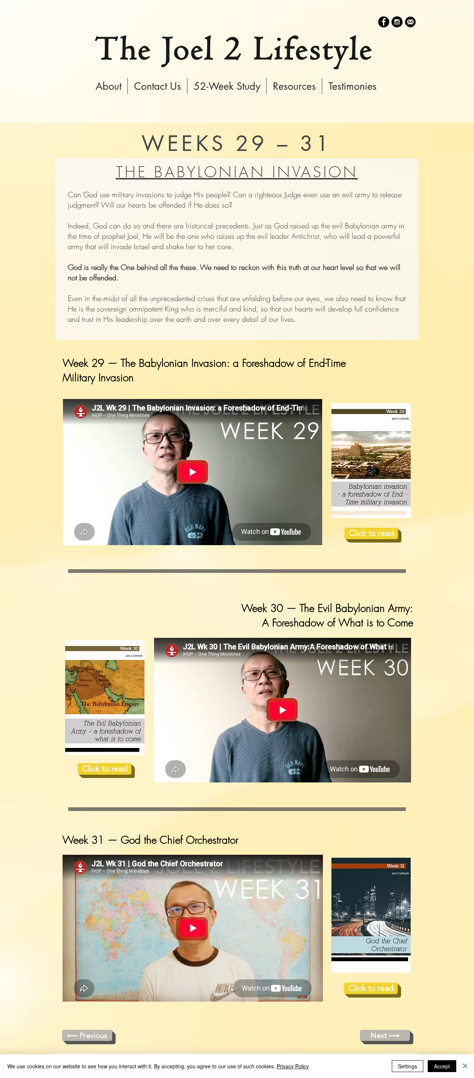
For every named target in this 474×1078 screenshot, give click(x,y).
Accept (442, 1066)
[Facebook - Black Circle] (383, 21)
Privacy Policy (293, 1066)
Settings (407, 1066)
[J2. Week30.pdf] (105, 698)
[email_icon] (410, 21)
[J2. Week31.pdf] (371, 916)
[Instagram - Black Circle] (397, 21)
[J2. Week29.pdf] (371, 461)
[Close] (465, 1066)
